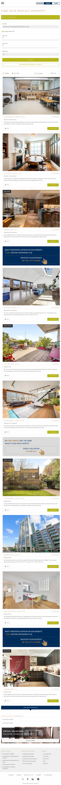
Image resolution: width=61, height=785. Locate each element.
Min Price (4, 35)
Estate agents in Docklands (9, 764)
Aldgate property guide (28, 754)
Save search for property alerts (30, 64)
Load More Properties (30, 707)
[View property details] (31, 95)
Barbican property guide (28, 756)
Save (8, 128)
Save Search (40, 73)
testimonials (48, 775)
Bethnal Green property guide (30, 758)
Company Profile (47, 754)
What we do (46, 758)
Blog (44, 761)
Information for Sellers (8, 719)
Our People (46, 756)
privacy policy (29, 775)
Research (45, 763)
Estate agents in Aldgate (8, 754)
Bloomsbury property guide (29, 761)
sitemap (38, 775)
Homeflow (36, 783)
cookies (18, 775)
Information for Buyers (8, 723)
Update (30, 59)
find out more (30, 740)
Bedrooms (5, 51)
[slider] (3, 40)
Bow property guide (27, 763)
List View (7, 73)
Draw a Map (16, 73)
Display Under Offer (9, 31)
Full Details (53, 128)
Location (4, 23)
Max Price (5, 43)
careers (11, 775)
